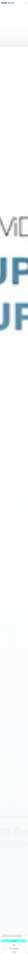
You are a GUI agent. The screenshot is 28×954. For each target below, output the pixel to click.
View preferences (14, 948)
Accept (14, 940)
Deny (14, 944)
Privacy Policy (14, 951)
